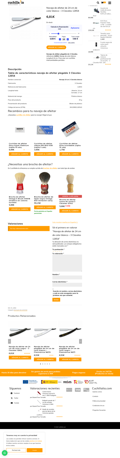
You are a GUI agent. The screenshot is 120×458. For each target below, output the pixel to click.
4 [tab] (47, 364)
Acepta (34, 450)
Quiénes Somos (46, 424)
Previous (9, 341)
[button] (5, 453)
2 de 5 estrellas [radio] (55, 251)
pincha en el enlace (36, 441)
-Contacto (95, 396)
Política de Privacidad (72, 424)
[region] (24, 443)
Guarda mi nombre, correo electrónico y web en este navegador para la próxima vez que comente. (67, 293)
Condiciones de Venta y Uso (58, 424)
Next (80, 341)
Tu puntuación (58, 249)
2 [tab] (43, 364)
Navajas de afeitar (20, 310)
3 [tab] (45, 364)
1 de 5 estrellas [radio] (53, 251)
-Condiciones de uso (98, 405)
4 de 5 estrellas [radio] (59, 251)
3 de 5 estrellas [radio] (57, 251)
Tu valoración (58, 254)
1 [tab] (40, 364)
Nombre (56, 274)
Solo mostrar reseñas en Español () (65, 222)
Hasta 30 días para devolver (14, 372)
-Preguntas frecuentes (99, 410)
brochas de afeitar (50, 168)
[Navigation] (109, 3)
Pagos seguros (78, 372)
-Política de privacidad (98, 401)
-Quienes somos (97, 392)
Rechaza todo (16, 450)
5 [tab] (49, 364)
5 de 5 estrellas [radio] (61, 251)
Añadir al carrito (56, 47)
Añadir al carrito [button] (19, 154)
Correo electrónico (59, 282)
